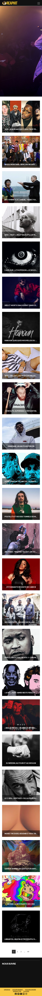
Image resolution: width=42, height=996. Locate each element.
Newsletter (17, 991)
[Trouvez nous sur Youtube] (33, 970)
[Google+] (21, 994)
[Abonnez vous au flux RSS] (24, 970)
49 (28, 952)
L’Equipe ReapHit (17, 989)
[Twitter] (18, 994)
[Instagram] (26, 994)
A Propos (7, 989)
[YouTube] (23, 994)
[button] (38, 3)
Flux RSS (26, 991)
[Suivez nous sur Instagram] (6, 979)
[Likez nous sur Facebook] (6, 970)
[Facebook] (16, 994)
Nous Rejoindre (30, 989)
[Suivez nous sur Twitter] (15, 970)
